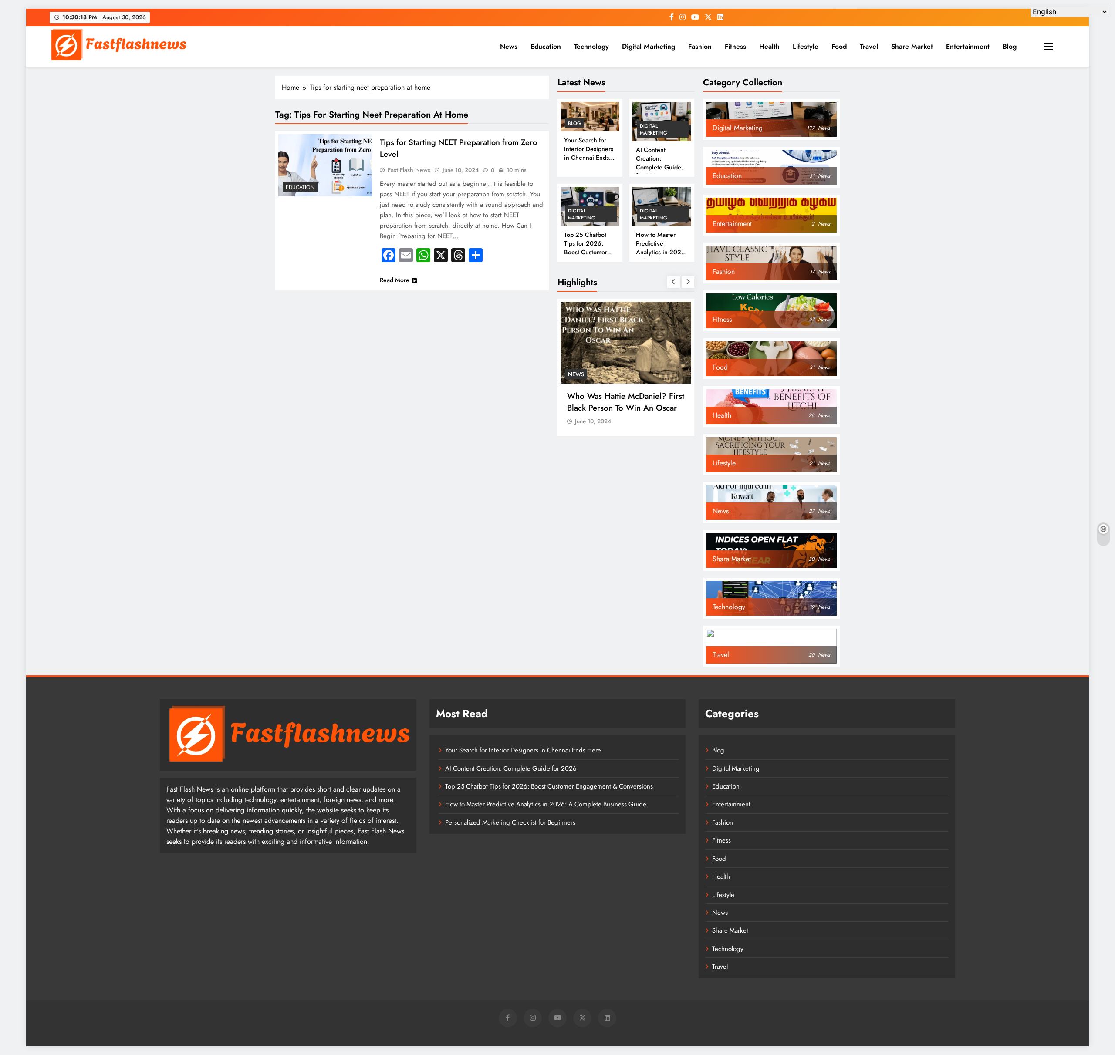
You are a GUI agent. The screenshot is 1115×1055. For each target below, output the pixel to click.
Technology (591, 46)
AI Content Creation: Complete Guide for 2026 (658, 162)
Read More (394, 280)
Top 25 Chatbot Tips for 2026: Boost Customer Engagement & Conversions (585, 252)
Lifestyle (805, 46)
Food (839, 46)
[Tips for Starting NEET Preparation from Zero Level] (325, 165)
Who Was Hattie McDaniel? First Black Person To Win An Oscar (625, 402)
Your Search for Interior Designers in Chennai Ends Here (588, 153)
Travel (869, 46)
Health (769, 46)
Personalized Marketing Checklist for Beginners (510, 822)
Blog (1010, 46)
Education (545, 46)
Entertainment (968, 46)
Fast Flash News (409, 169)
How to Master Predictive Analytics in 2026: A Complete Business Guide (661, 252)
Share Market (912, 46)
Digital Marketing (648, 46)
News (508, 46)
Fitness (735, 46)
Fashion (700, 46)
